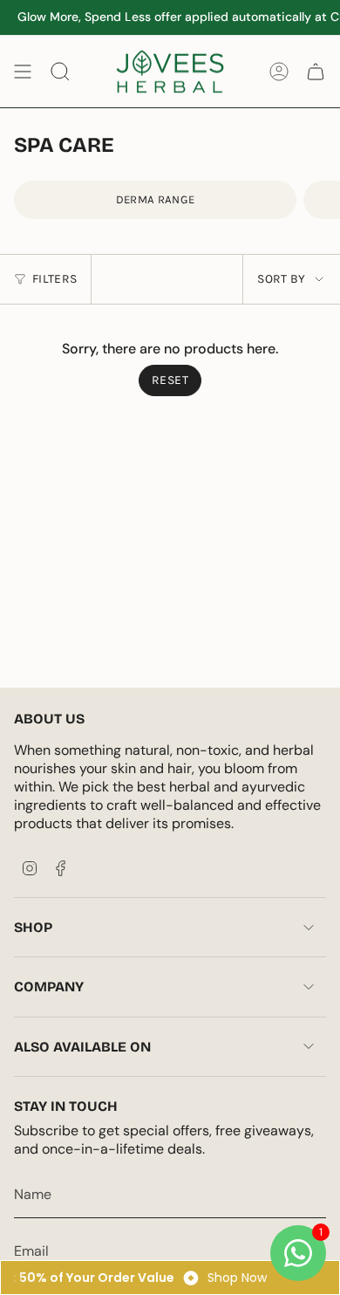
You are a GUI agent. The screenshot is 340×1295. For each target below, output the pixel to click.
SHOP (33, 927)
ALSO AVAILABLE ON (82, 1046)
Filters (54, 278)
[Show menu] (22, 71)
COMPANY (49, 986)
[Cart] (315, 71)
